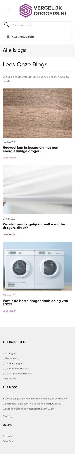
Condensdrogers (14, 363)
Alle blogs (8, 416)
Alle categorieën (22, 37)
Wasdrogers (9, 353)
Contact (7, 436)
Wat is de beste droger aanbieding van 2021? (28, 409)
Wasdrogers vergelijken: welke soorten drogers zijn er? (32, 404)
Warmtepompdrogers (17, 368)
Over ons (8, 441)
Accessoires (9, 379)
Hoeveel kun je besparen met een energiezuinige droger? (30, 149)
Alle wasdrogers (14, 358)
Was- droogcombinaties (18, 374)
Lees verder (9, 158)
